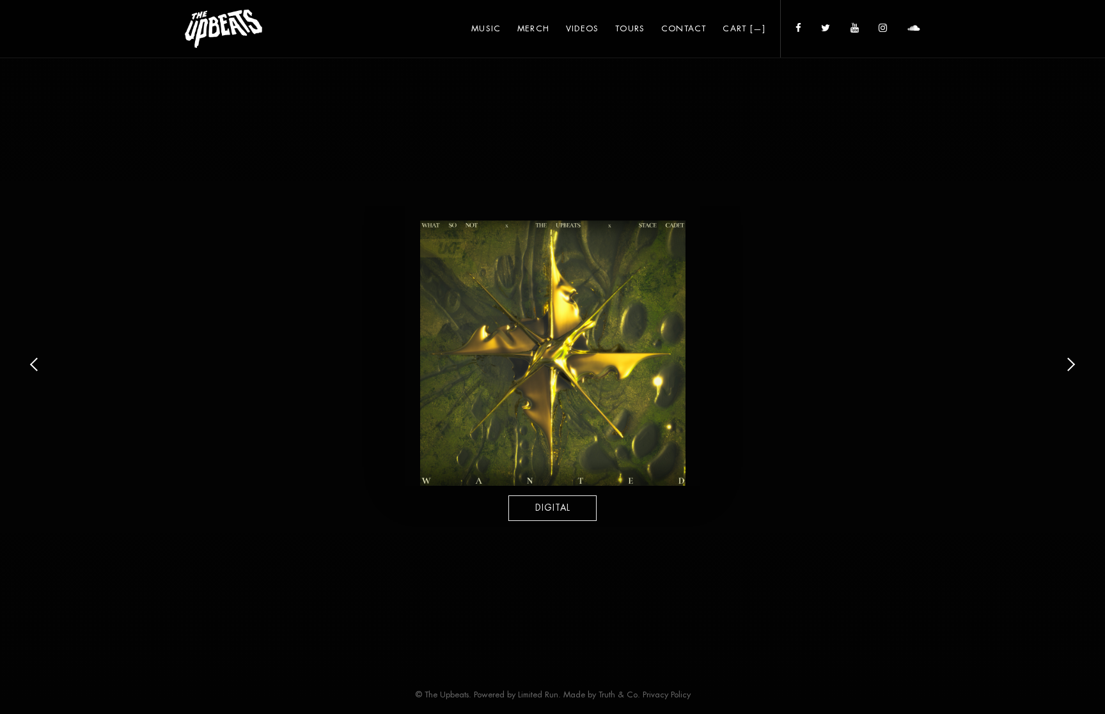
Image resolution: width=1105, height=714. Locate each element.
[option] (552, 366)
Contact (684, 28)
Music (486, 28)
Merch (533, 28)
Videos (582, 28)
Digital (552, 508)
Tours (630, 28)
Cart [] (744, 28)
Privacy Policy (667, 694)
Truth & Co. (619, 694)
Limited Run (538, 694)
